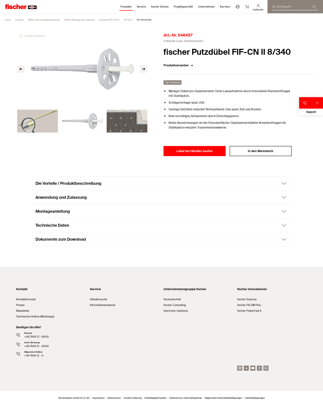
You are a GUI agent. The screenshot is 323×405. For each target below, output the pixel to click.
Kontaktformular (26, 299)
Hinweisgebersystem (155, 397)
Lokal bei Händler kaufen (194, 151)
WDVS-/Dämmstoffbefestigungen (44, 20)
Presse (20, 305)
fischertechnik (172, 299)
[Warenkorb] (247, 6)
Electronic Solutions (176, 311)
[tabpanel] (37, 121)
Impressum (98, 397)
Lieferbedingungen (255, 397)
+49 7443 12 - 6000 (36, 336)
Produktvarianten (176, 65)
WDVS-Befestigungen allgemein (80, 20)
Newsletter (22, 311)
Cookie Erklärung (132, 397)
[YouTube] (252, 368)
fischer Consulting (175, 305)
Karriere (225, 6)
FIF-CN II (128, 20)
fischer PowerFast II (249, 311)
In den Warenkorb (260, 151)
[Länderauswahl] (237, 6)
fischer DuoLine (247, 299)
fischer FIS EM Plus (249, 305)
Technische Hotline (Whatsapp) (35, 316)
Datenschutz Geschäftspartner (185, 397)
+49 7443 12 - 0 (33, 355)
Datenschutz (114, 397)
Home (8, 20)
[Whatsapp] (265, 368)
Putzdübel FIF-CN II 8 (109, 20)
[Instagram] (239, 368)
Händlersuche (98, 299)
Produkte (19, 20)
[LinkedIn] (246, 368)
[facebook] (259, 368)
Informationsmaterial (102, 305)
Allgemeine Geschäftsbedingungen (223, 397)
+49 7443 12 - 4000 (36, 346)
